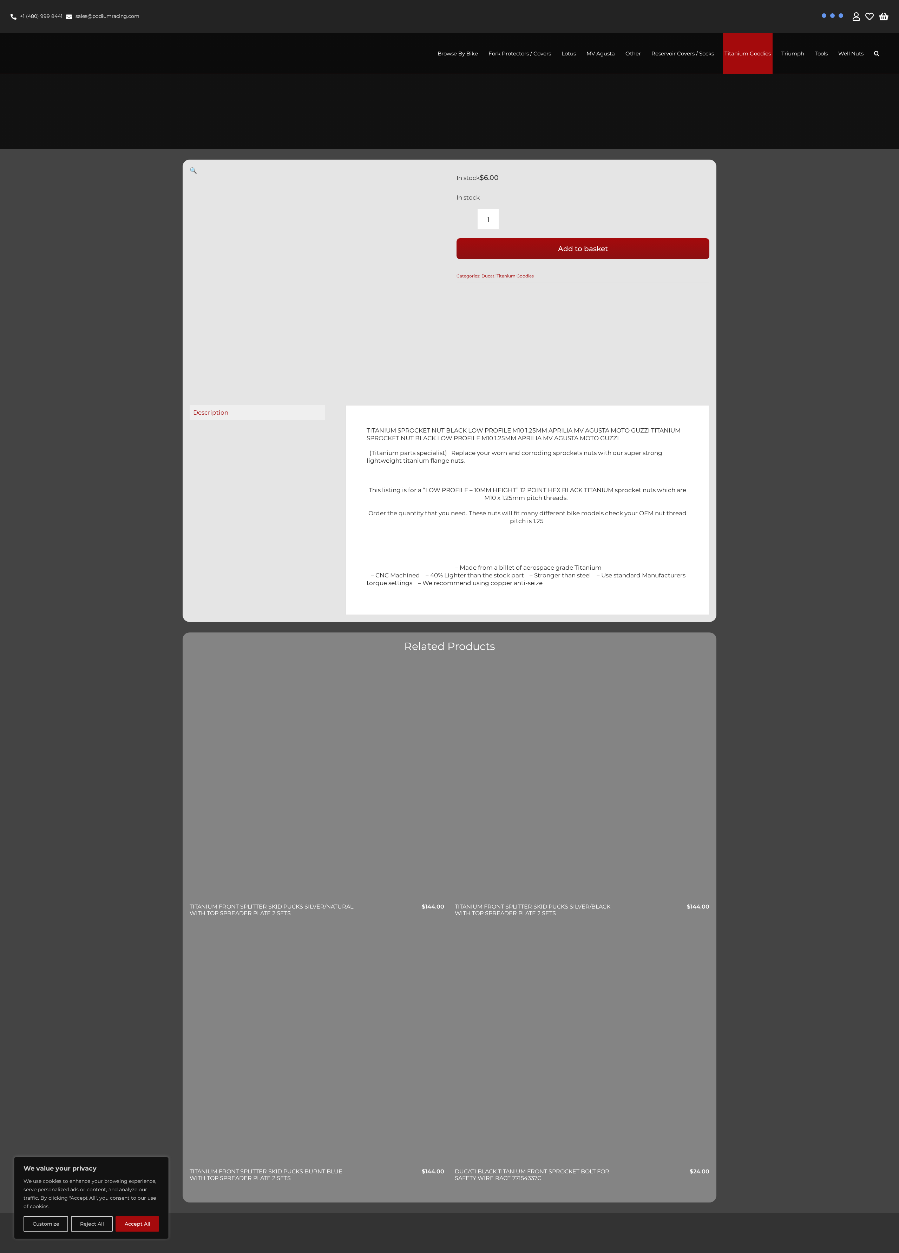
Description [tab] (210, 412)
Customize (46, 1224)
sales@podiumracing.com (107, 16)
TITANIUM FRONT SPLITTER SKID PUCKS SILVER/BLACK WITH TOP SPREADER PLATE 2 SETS (532, 910)
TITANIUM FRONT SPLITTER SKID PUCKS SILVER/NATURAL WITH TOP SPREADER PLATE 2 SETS (271, 910)
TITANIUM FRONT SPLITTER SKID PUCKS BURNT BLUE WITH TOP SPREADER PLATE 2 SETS (266, 1174)
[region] (91, 1198)
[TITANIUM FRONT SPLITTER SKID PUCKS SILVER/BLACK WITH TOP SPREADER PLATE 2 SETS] (582, 783)
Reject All (92, 1224)
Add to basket (583, 248)
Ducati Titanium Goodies (507, 276)
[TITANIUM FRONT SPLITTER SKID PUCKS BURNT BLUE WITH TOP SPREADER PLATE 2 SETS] (317, 1048)
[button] (876, 53)
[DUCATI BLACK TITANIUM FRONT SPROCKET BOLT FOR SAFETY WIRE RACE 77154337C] (582, 1048)
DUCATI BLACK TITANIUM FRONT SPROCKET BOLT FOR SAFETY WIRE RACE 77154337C (532, 1174)
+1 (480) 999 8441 (41, 16)
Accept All (137, 1224)
